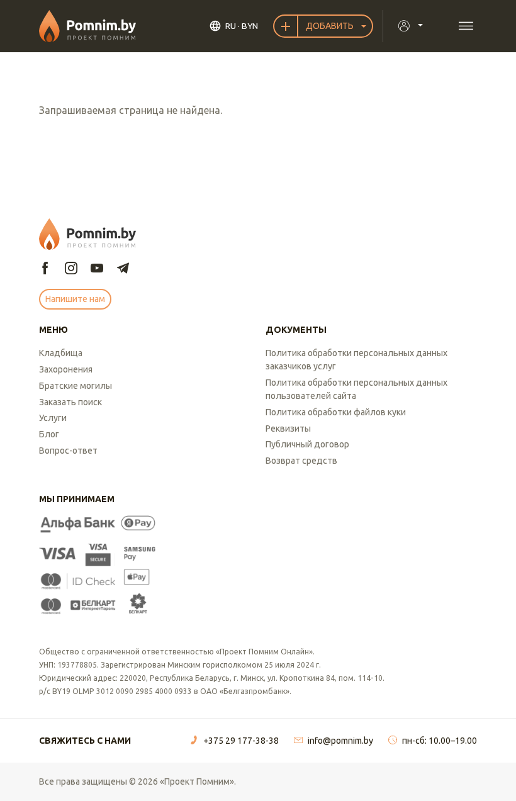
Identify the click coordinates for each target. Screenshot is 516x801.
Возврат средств (301, 461)
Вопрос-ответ (68, 450)
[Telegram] (122, 269)
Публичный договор (307, 444)
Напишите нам (75, 299)
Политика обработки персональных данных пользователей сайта (356, 389)
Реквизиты (288, 428)
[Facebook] (45, 269)
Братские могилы (75, 386)
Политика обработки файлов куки (336, 412)
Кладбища (60, 353)
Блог (49, 434)
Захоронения (66, 369)
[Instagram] (71, 269)
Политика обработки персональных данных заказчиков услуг (356, 359)
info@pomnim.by (340, 741)
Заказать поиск (70, 402)
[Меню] (465, 26)
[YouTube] (97, 269)
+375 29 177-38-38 (241, 741)
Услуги (53, 418)
